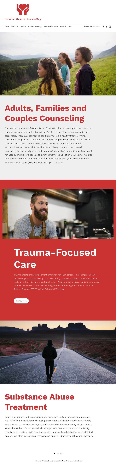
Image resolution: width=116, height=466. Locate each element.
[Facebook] (107, 27)
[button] (21, 300)
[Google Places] (103, 27)
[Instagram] (110, 27)
